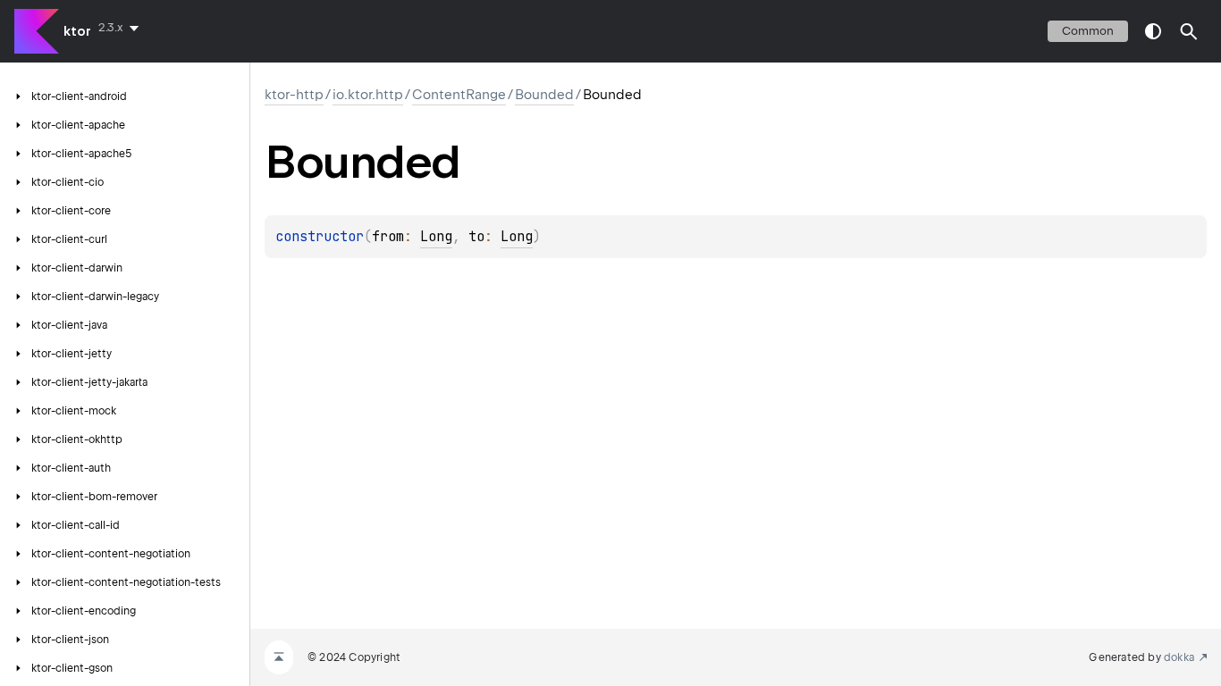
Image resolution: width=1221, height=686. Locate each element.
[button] (1189, 31)
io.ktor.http (368, 95)
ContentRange (459, 95)
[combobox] (122, 27)
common (1088, 31)
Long (436, 237)
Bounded (544, 95)
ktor (77, 31)
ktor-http (294, 95)
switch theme (1153, 31)
